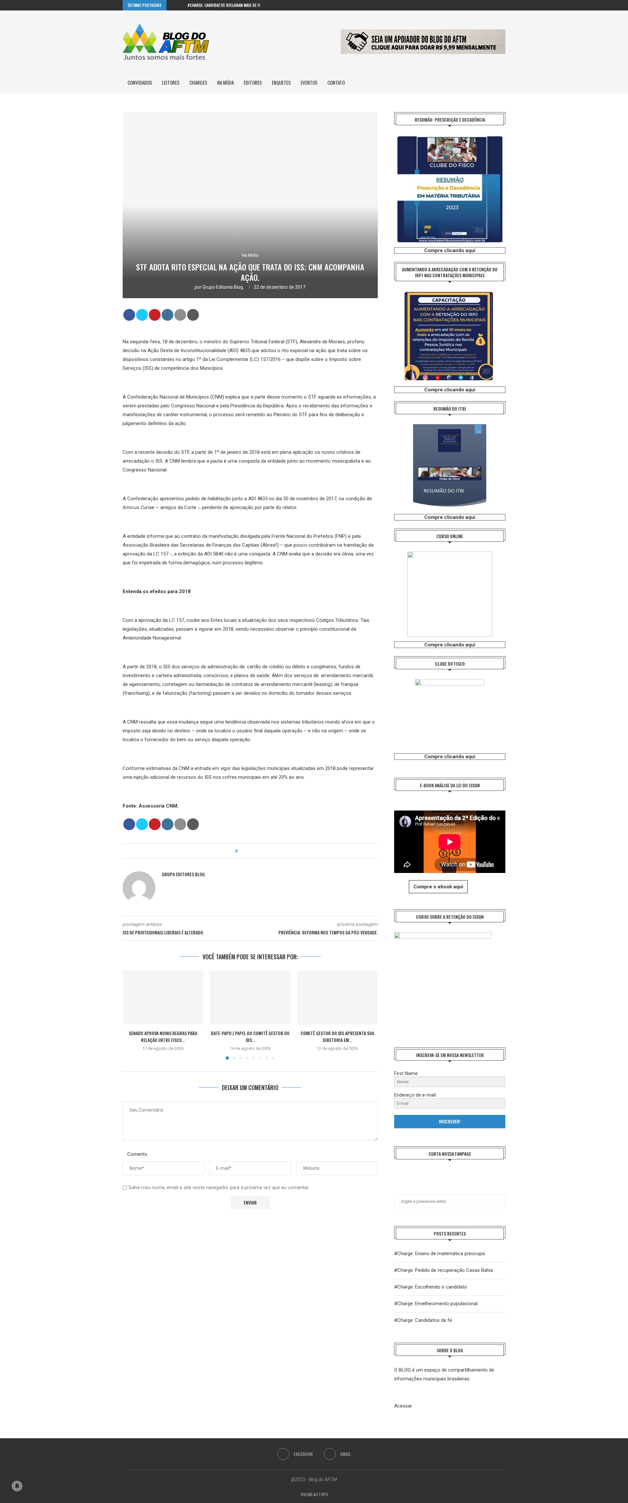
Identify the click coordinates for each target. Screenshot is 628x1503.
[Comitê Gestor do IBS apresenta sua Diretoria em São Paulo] (337, 997)
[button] (172, 5)
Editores (253, 82)
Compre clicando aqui (449, 250)
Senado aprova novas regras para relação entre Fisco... (163, 1037)
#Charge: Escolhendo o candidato (430, 1287)
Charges (198, 82)
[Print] (193, 315)
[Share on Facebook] (129, 315)
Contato (336, 82)
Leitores (171, 82)
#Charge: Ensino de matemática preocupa (439, 1253)
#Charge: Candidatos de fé (423, 1320)
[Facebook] (496, 5)
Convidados (140, 82)
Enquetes (281, 82)
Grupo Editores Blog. (223, 287)
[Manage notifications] (17, 1486)
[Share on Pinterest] (155, 315)
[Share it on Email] (180, 315)
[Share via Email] (260, 851)
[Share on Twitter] (142, 315)
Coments (137, 1154)
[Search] (502, 82)
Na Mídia (225, 82)
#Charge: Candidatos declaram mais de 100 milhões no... (237, 5)
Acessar (403, 1406)
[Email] (503, 5)
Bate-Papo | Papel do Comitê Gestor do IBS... (250, 1037)
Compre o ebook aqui (438, 887)
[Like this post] (241, 851)
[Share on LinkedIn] (167, 315)
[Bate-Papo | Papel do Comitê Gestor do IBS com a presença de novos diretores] (250, 997)
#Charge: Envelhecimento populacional (436, 1304)
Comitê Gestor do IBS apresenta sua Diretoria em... (337, 1037)
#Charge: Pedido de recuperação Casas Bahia (443, 1270)
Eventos (309, 82)
